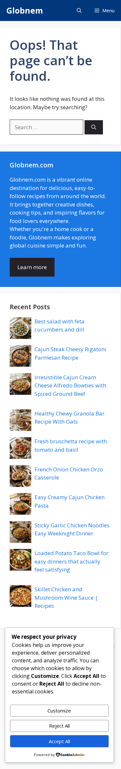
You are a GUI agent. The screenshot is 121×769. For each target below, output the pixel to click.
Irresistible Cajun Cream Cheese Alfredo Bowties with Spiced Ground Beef (70, 385)
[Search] (94, 127)
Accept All (59, 741)
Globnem (24, 10)
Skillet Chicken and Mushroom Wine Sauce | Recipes (66, 597)
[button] (79, 10)
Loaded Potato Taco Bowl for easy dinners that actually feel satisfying (71, 561)
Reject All (59, 725)
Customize (59, 710)
